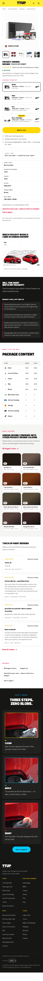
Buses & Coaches (8, 906)
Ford (24, 898)
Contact (5, 946)
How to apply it (7, 212)
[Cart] (39, 3)
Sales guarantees (8, 942)
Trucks (4, 902)
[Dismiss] (40, 975)
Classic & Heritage (8, 894)
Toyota (25, 890)
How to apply (6, 923)
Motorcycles (6, 890)
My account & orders (9, 915)
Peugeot (22, 9)
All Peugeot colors (9, 448)
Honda (25, 894)
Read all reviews (8, 649)
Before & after (7, 938)
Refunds (25, 930)
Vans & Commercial (8, 898)
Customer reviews (8, 934)
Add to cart (21, 130)
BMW (24, 887)
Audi (24, 902)
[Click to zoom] (21, 30)
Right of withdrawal (29, 923)
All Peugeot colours (10, 668)
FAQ (3, 930)
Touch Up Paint (12, 9)
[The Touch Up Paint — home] (21, 3)
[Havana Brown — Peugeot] (13, 54)
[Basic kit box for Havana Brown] (5, 54)
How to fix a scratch (8, 927)
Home (4, 9)
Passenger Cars (7, 887)
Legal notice (26, 915)
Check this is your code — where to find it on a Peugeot (20, 209)
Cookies (25, 938)
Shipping (25, 927)
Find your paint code (8, 919)
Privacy (25, 934)
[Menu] (4, 3)
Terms (25, 919)
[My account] (34, 3)
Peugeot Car (24, 668)
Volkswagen (26, 883)
